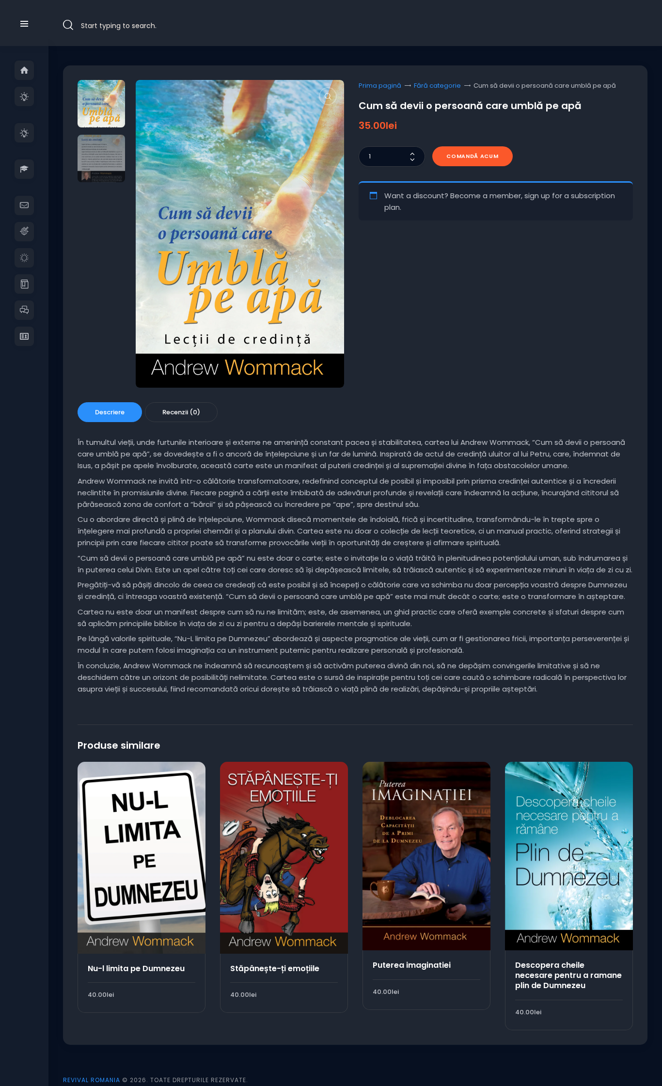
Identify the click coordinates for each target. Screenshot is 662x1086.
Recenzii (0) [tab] (181, 412)
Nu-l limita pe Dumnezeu (136, 968)
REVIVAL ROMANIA (91, 1080)
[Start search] (68, 25)
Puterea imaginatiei (412, 965)
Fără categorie (437, 85)
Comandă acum (472, 156)
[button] (328, 96)
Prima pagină (380, 85)
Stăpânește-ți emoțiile (274, 968)
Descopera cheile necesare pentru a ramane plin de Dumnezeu (568, 975)
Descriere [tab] (110, 412)
